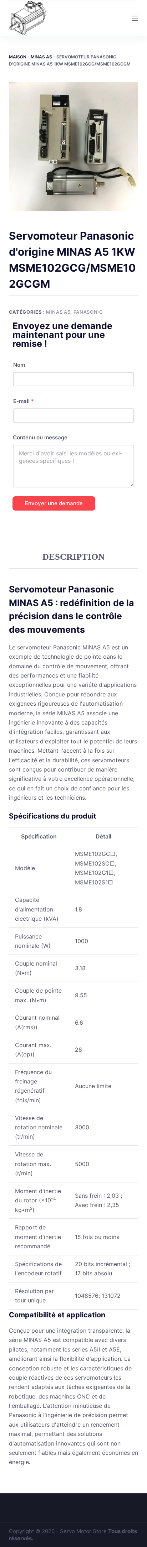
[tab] (73, 556)
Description (73, 556)
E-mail (23, 401)
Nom (19, 364)
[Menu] (135, 18)
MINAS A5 (41, 56)
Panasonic (88, 312)
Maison (17, 56)
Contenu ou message (40, 437)
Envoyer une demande (54, 503)
